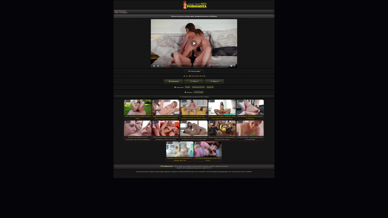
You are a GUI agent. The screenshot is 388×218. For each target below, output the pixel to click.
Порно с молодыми (120, 12)
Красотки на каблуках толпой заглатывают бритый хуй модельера (138, 138)
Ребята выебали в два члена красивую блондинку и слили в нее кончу (166, 138)
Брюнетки (210, 87)
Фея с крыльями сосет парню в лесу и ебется (137, 117)
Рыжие (187, 87)
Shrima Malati (198, 92)
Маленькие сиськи (198, 87)
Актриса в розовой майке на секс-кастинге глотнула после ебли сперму (193, 117)
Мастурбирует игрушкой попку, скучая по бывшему (250, 117)
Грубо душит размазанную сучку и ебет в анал (208, 159)
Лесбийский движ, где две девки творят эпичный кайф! (250, 138)
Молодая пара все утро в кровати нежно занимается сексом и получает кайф (193, 138)
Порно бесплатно (120, 11)
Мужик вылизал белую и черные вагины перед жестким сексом (222, 138)
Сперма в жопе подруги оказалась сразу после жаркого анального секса (222, 117)
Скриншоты (175, 81)
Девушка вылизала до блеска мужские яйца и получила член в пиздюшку (165, 117)
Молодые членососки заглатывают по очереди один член (179, 159)
